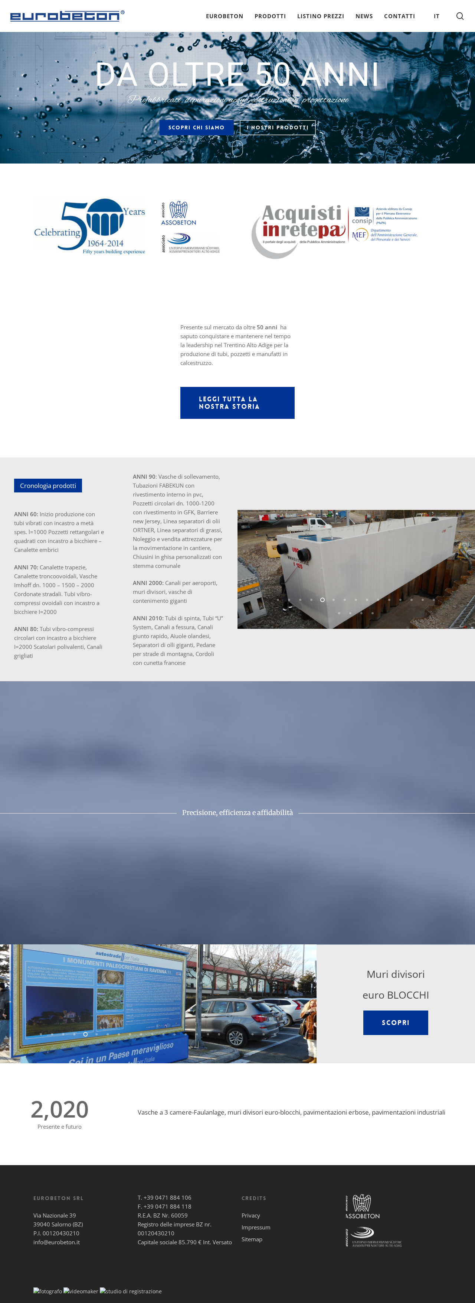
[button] (237, 403)
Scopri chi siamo (196, 127)
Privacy (251, 1215)
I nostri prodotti (278, 127)
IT (437, 16)
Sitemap (252, 1239)
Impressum (256, 1227)
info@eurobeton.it (56, 1242)
